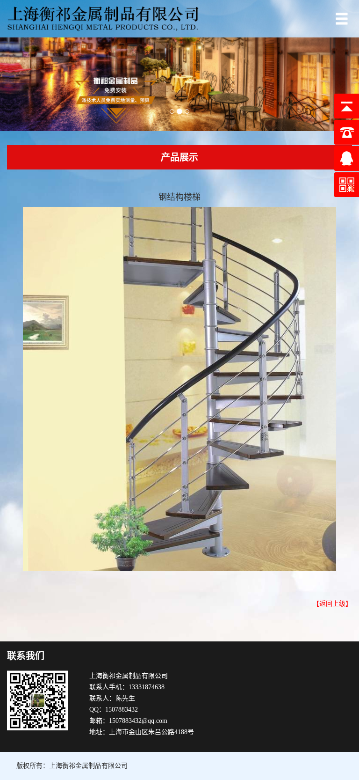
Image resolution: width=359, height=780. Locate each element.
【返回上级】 (332, 603)
